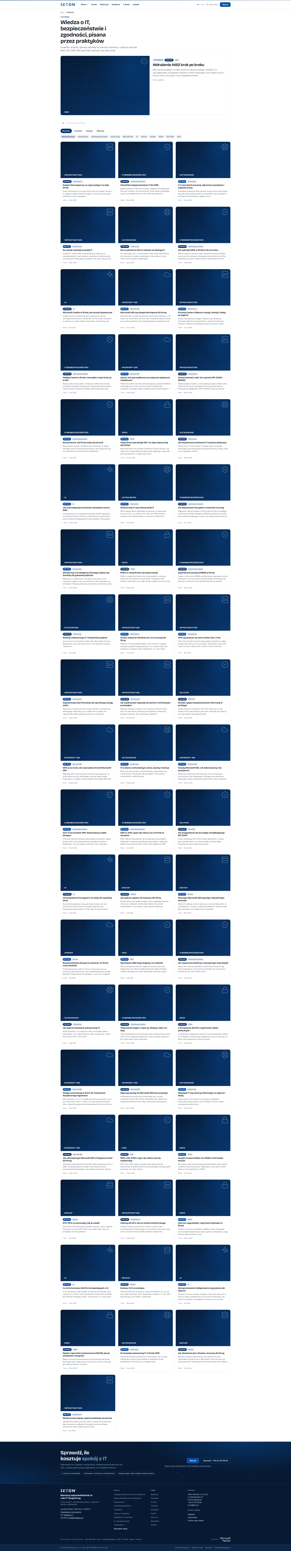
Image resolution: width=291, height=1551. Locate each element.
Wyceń (225, 4)
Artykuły (89, 131)
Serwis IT (154, 1517)
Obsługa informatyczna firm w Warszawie (129, 1494)
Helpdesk (191, 1514)
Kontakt (136, 4)
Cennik (94, 4)
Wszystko (66, 131)
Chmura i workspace (121, 1513)
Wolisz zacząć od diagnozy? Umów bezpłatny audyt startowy (188, 1466)
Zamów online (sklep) (196, 1520)
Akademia (116, 4)
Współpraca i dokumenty (123, 1517)
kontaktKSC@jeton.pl (75, 1518)
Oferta (83, 4)
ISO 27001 (170, 137)
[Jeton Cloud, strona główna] (68, 4)
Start (62, 12)
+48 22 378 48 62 (195, 1502)
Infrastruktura (83, 137)
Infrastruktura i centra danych (70, 1512)
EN (203, 4)
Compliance (118, 1510)
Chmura (144, 137)
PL (198, 4)
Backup (153, 137)
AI (137, 137)
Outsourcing (115, 137)
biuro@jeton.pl (193, 1505)
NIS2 (179, 137)
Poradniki (78, 131)
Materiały (100, 131)
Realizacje (104, 4)
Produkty (154, 1506)
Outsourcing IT (119, 1502)
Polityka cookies (197, 1548)
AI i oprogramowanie (121, 1521)
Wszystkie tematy (68, 137)
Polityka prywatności (182, 1548)
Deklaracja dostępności (222, 1548)
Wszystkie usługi (120, 1529)
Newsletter (155, 1521)
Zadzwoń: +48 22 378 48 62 (215, 1460)
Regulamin (208, 1548)
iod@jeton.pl (68, 1515)
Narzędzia (155, 1498)
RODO (161, 137)
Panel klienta (192, 1517)
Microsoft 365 (128, 137)
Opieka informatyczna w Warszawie (127, 1498)
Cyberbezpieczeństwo (99, 137)
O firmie (126, 4)
